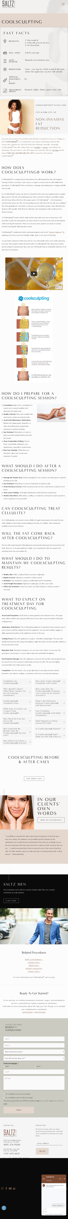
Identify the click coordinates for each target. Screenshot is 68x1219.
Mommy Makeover (55, 232)
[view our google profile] (14, 1188)
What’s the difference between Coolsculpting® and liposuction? (47, 703)
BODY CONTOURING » (34, 960)
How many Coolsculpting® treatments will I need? (48, 682)
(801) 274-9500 (12, 1144)
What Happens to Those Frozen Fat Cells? (47, 722)
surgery (45, 147)
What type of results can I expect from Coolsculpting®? (15, 711)
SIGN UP (42, 1151)
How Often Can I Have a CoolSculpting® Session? (15, 742)
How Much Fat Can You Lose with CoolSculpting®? (14, 721)
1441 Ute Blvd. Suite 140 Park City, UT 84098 (11, 1150)
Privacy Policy (44, 1101)
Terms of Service (58, 1101)
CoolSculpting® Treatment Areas (11, 702)
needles (37, 147)
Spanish (38, 1066)
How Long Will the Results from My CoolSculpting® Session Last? (15, 732)
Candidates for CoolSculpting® (11, 682)
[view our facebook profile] (6, 1188)
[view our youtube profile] (10, 1188)
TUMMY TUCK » (34, 972)
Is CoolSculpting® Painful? (48, 729)
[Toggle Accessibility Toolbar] (4, 1208)
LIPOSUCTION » (34, 963)
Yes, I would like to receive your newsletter (17, 1094)
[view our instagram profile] (2, 1188)
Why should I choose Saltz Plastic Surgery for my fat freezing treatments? (15, 692)
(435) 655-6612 (12, 1153)
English (7, 1066)
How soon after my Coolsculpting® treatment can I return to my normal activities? (48, 692)
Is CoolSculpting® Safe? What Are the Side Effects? (48, 735)
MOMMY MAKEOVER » (34, 969)
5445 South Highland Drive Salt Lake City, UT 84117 (12, 1141)
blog (53, 977)
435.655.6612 (27, 1012)
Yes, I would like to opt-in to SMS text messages (19, 1097)
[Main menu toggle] (63, 4)
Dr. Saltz (56, 150)
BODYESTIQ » (34, 966)
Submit (18, 1110)
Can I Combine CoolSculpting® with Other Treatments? (48, 713)
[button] (17, 682)
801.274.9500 (40, 1012)
